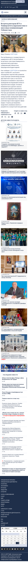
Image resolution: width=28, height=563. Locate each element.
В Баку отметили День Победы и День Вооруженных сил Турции (13, 378)
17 (3, 540)
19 (11, 540)
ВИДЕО (3, 504)
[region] (14, 425)
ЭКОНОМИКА (4, 485)
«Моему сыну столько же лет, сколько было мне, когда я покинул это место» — (13, 414)
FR (9, 7)
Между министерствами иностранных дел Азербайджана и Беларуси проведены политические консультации (13, 386)
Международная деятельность (10, 512)
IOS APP (3, 525)
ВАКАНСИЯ (4, 516)
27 (14, 543)
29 (22, 543)
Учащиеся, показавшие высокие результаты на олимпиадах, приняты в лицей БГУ (12, 145)
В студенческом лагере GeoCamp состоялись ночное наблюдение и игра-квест (12, 250)
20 (14, 540)
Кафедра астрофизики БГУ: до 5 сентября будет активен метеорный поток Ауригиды (13, 172)
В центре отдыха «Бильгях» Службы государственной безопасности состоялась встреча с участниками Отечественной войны (12, 405)
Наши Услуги (5, 514)
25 (7, 543)
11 (7, 538)
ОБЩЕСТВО (4, 489)
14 (18, 538)
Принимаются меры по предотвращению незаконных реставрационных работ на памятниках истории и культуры (14, 470)
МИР (2, 498)
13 (14, 538)
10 (3, 538)
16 (26, 538)
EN (5, 7)
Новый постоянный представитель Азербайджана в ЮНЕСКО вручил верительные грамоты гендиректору (12, 448)
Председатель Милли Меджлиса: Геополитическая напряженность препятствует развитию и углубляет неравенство (12, 430)
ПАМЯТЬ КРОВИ (5, 500)
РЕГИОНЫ (3, 488)
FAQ (2, 519)
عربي (13, 7)
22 (22, 540)
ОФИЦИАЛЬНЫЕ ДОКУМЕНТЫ (9, 482)
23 (26, 540)
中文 (17, 7)
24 (3, 543)
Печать (13, 32)
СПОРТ (3, 496)
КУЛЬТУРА (3, 491)
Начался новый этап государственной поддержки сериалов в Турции (13, 455)
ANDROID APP (4, 523)
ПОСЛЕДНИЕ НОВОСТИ (10, 375)
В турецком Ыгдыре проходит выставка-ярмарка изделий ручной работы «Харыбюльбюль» (13, 422)
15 (22, 538)
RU (3, 7)
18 (7, 540)
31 (3, 545)
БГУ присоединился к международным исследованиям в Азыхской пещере (12, 330)
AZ (1, 7)
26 (11, 543)
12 (11, 538)
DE (7, 7)
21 (18, 540)
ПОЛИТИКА (4, 484)
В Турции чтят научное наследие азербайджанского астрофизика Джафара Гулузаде (13, 303)
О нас (2, 510)
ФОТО (2, 506)
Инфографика (5, 502)
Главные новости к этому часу (10, 398)
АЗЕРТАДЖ (13, 54)
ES (10, 7)
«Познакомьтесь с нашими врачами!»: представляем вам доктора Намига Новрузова (13, 462)
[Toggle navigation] (25, 12)
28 (18, 543)
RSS (2, 521)
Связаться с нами (6, 508)
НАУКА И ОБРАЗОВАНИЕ (9, 19)
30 (26, 543)
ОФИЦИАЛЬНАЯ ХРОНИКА (8, 480)
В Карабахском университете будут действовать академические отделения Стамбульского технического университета (13, 357)
